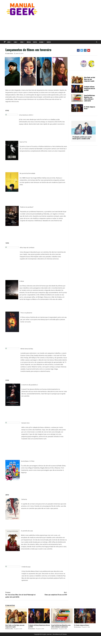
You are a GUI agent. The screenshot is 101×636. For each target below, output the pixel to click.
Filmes (15, 42)
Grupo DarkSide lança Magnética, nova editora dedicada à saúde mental (60, 626)
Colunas (41, 42)
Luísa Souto (10, 53)
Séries (21, 42)
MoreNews (56, 634)
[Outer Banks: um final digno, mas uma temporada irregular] (16, 615)
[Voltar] (74, 63)
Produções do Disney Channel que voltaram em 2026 (39, 626)
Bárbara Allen (10, 628)
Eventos (35, 42)
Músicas (29, 42)
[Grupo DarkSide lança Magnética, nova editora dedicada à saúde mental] (62, 615)
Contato (49, 42)
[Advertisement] (50, 27)
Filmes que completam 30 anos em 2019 (56, 593)
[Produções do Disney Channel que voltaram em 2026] (39, 615)
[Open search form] (96, 42)
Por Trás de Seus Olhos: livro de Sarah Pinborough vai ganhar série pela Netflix (20, 594)
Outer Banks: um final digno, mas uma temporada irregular (14, 626)
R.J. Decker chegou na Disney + (82, 625)
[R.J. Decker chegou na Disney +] (85, 615)
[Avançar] (93, 63)
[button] (5, 42)
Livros (8, 42)
